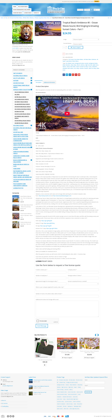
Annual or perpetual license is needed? (77, 281)
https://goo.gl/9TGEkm (51, 228)
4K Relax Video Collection (90, 59)
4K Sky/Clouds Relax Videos (22, 114)
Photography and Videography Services (20, 184)
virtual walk (59, 406)
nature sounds (80, 392)
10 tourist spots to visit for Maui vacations (42, 380)
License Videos (27, 13)
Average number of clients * (75, 275)
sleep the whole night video (72, 399)
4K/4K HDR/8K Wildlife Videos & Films (22, 148)
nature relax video (71, 66)
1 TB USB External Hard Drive (44, 360)
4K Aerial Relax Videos (20, 76)
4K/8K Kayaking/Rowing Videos (21, 152)
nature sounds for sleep (82, 66)
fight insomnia (88, 65)
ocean (90, 66)
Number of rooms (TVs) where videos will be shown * (49, 293)
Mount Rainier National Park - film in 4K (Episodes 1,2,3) (26, 198)
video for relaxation (61, 403)
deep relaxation (66, 65)
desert (78, 65)
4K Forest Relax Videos (21, 101)
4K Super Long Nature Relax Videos (22, 129)
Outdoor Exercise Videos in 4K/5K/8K (22, 180)
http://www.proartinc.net (45, 195)
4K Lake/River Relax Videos (22, 104)
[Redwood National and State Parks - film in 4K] (16, 224)
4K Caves (17, 94)
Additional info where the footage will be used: (47, 299)
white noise (66, 408)
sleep (77, 68)
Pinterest (76, 74)
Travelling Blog (5, 406)
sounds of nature (84, 68)
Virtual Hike (79, 403)
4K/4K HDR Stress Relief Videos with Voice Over (20, 135)
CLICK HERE (15, 48)
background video (93, 63)
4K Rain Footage (19, 111)
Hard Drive (16, 168)
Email (79, 74)
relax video (75, 396)
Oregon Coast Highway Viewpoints (41, 386)
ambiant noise (70, 63)
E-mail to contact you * (41, 269)
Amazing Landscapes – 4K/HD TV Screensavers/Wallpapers (67, 351)
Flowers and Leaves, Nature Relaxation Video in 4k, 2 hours (88, 351)
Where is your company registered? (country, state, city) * (50, 287)
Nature (64, 66)
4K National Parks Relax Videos (21, 86)
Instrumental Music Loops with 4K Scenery (22, 172)
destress (83, 65)
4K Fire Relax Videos (20, 97)
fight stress (95, 65)
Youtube (10, 416)
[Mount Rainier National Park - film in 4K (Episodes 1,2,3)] (16, 198)
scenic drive (59, 399)
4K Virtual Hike (18, 132)
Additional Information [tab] (49, 82)
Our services (5, 403)
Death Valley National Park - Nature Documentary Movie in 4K (26, 206)
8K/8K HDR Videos (17, 13)
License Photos (18, 188)
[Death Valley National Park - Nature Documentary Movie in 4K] (16, 207)
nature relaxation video (62, 392)
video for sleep (92, 68)
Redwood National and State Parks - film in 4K (25, 223)
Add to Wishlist (69, 54)
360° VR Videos (17, 73)
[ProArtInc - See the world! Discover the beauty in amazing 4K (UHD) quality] (56, 9)
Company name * (72, 269)
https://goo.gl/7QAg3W (46, 226)
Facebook (64, 74)
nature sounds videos (72, 394)
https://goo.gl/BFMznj (49, 223)
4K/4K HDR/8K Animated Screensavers (20, 140)
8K (57, 382)
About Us (4, 400)
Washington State (77, 406)
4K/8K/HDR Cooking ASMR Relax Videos (21, 157)
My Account (80, 9)
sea (75, 68)
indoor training (60, 389)
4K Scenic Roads (18, 125)
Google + (73, 74)
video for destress (76, 401)
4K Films (15, 80)
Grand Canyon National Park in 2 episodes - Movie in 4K (26, 215)
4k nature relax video (63, 380)
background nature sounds (81, 63)
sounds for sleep (60, 401)
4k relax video (72, 380)
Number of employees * (42, 275)
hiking (79, 387)
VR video (64, 406)
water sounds (59, 408)
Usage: (65, 39)
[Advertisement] (22, 253)
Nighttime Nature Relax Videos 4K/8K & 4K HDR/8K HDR (22, 176)
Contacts (36, 13)
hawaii (75, 387)
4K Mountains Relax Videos (22, 106)
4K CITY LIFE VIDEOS (19, 78)
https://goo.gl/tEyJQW (46, 220)
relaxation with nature (68, 68)
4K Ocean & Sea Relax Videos (75, 59)
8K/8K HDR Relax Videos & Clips (21, 165)
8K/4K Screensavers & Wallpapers (21, 9)
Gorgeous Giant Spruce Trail (39, 392)
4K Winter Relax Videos (21, 123)
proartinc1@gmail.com (8, 385)
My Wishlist (87, 9)
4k (66, 63)
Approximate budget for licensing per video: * (47, 281)
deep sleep (73, 65)
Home (14, 6)
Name (86, 380)
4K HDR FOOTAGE (18, 83)
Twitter (67, 74)
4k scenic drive (79, 380)
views (75, 403)
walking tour (70, 406)
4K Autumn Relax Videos (22, 92)
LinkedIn (70, 74)
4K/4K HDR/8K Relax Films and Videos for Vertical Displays (22, 144)
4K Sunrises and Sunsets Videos (22, 117)
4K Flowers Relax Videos (22, 99)
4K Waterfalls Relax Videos (22, 120)
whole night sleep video (74, 408)
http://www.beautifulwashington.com (62, 195)
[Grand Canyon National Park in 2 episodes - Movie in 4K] (16, 216)
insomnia (66, 389)
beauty (67, 384)
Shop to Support (77, 47)
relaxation (94, 66)
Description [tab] (38, 82)
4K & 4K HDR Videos (23, 6)
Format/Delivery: (67, 43)
